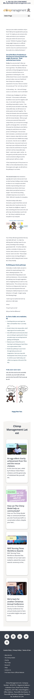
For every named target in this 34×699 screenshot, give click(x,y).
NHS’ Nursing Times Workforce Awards (15, 549)
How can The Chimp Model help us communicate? (15, 508)
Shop (6, 667)
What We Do (8, 655)
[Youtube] (7, 642)
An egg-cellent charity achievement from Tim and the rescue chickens (17, 462)
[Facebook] (7, 636)
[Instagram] (13, 636)
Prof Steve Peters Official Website (14, 672)
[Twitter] (26, 636)
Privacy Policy (17, 650)
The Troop (8, 662)
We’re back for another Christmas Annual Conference (15, 601)
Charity (7, 660)
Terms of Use (27, 650)
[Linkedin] (20, 636)
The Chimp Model (10, 658)
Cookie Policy (7, 650)
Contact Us (8, 670)
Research (7, 665)
